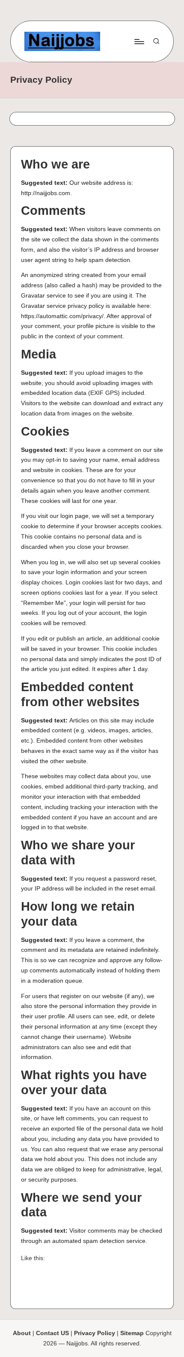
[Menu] (138, 41)
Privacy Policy (94, 1333)
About (22, 1333)
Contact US (52, 1333)
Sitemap (132, 1333)
